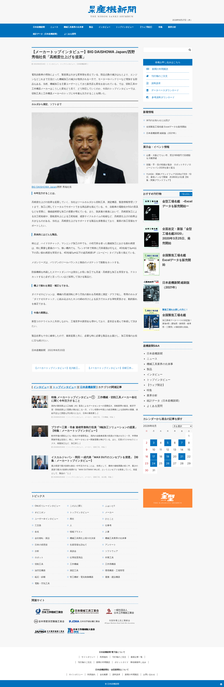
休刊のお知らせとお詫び (158, 120)
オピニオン (40, 512)
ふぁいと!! (110, 505)
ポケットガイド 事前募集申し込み (130, 662)
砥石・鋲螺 (40, 577)
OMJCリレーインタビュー (47, 505)
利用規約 (104, 657)
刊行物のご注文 (159, 76)
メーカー (88, 417)
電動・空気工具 (42, 583)
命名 (37, 531)
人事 (107, 531)
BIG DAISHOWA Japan (44, 186)
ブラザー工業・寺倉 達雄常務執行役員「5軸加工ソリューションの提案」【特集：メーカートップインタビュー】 (94, 429)
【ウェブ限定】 (146, 27)
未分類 (104, 477)
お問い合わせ (149, 674)
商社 (72, 518)
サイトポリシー (88, 657)
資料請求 (156, 83)
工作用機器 (110, 564)
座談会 (73, 551)
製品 (91, 27)
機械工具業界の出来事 (73, 27)
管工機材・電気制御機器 (81, 577)
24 (153, 463)
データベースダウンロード (165, 90)
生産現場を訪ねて (78, 544)
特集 (161, 27)
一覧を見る (185, 194)
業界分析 (172, 27)
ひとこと (109, 518)
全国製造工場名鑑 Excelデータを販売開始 (166, 126)
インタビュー (104, 27)
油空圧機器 (40, 570)
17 (153, 456)
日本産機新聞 (39, 27)
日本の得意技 (41, 544)
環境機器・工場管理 (114, 570)
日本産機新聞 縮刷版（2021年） (161, 133)
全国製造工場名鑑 (174, 315)
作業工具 (109, 557)
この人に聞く (76, 505)
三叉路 (38, 525)
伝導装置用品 (76, 557)
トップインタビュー (125, 27)
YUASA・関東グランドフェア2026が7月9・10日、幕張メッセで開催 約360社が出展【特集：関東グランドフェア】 (168, 177)
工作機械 (105, 417)
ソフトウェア (111, 551)
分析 (37, 551)
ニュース (54, 27)
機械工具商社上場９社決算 (82, 538)
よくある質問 (70, 34)
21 (181, 456)
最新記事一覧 (137, 657)
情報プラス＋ (76, 531)
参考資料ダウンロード (163, 97)
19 (167, 456)
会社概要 (104, 674)
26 (167, 463)
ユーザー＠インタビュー (46, 518)
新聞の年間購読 (159, 69)
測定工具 (74, 570)
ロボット (39, 557)
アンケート (110, 544)
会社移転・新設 (42, 538)
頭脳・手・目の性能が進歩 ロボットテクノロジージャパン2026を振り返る (168, 166)
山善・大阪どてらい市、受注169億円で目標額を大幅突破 (168, 156)
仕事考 (108, 525)
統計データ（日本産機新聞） (46, 34)
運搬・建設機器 (112, 577)
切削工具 (96, 417)
